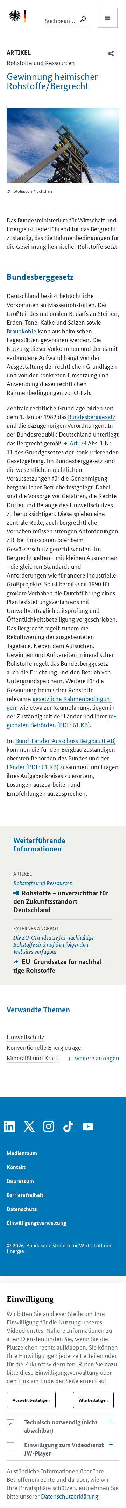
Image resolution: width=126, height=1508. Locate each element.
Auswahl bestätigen (31, 1400)
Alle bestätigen (93, 1400)
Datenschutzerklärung (69, 1496)
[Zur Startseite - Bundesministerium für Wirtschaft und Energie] (21, 18)
